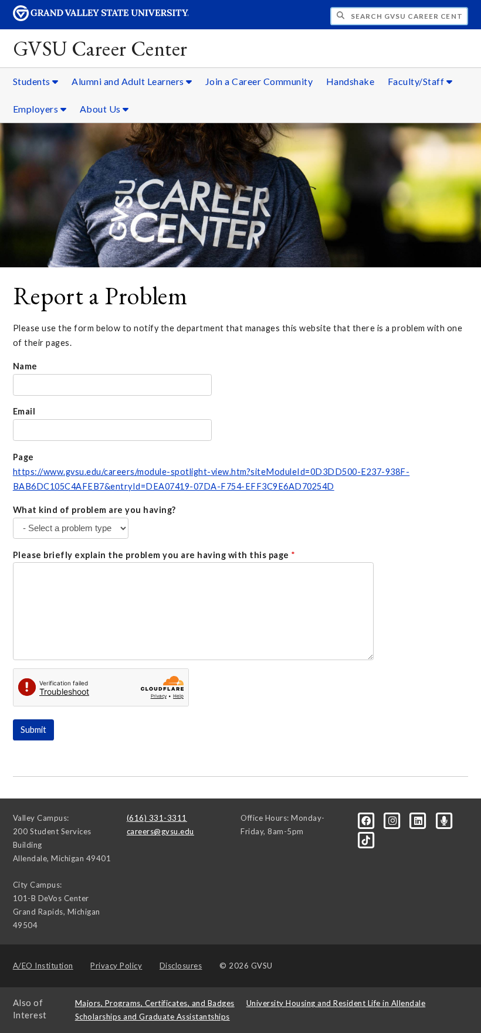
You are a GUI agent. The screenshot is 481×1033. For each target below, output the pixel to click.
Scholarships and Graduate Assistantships (152, 1016)
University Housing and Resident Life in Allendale (336, 1003)
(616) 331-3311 (157, 818)
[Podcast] (444, 820)
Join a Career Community (259, 81)
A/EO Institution (43, 965)
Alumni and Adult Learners (129, 81)
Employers (36, 108)
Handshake (350, 81)
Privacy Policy (116, 965)
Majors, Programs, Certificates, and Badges (155, 1003)
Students (33, 81)
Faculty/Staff (417, 81)
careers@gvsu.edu (160, 831)
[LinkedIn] (419, 820)
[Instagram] (393, 820)
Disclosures (181, 965)
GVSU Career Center (100, 48)
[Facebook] (367, 820)
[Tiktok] (366, 839)
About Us (101, 108)
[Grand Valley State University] (101, 17)
